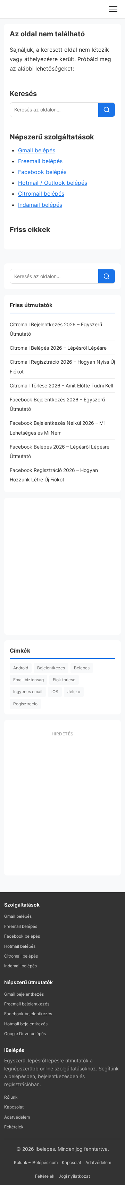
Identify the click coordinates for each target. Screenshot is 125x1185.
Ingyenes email (27, 691)
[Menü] (113, 9)
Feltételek (14, 1126)
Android (20, 667)
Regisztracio (25, 703)
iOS (54, 691)
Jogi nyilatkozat (74, 1176)
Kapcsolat (14, 1107)
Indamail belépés (40, 204)
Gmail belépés (36, 150)
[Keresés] (106, 110)
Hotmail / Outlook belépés (52, 182)
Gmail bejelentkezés (24, 994)
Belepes (82, 667)
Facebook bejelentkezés (28, 1013)
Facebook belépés (42, 171)
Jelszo (73, 691)
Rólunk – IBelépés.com (36, 1162)
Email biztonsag (28, 679)
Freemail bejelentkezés (26, 1003)
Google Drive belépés (25, 1033)
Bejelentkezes (51, 667)
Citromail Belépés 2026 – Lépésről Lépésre (58, 348)
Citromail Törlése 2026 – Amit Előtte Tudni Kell (61, 385)
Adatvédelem (17, 1117)
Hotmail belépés (19, 946)
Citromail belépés (41, 193)
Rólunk (11, 1097)
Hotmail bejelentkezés (26, 1023)
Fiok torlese (64, 679)
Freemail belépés (40, 161)
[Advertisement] (62, 566)
